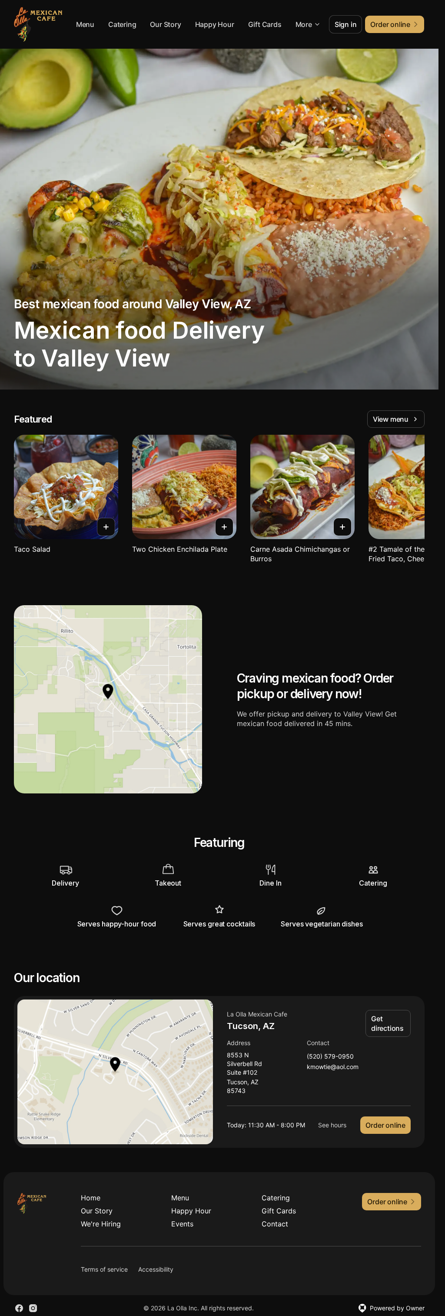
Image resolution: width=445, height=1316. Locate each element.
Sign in (346, 24)
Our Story (165, 24)
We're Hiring (101, 1223)
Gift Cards (265, 24)
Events (182, 1223)
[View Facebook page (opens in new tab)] (19, 1308)
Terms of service (104, 1269)
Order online (385, 1125)
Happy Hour (214, 24)
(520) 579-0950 (330, 1057)
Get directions (387, 1023)
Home (90, 1197)
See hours (332, 1125)
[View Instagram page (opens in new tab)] (33, 1308)
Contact (275, 1223)
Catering (122, 24)
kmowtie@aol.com (333, 1067)
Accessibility (155, 1269)
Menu (85, 24)
